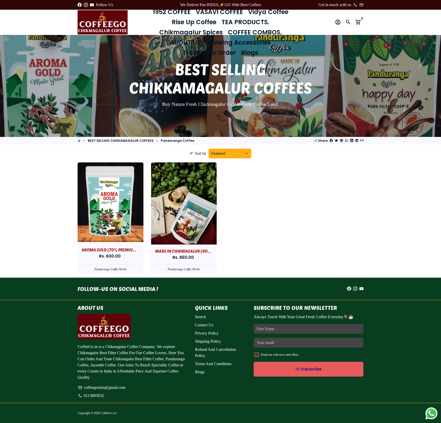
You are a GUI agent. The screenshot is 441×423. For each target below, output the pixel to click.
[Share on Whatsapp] (346, 140)
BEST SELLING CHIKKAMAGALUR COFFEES (121, 140)
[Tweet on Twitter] (336, 140)
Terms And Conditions (213, 364)
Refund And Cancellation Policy (215, 352)
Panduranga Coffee (177, 140)
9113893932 (91, 395)
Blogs (249, 52)
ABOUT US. (186, 42)
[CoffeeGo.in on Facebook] (80, 5)
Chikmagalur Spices (191, 32)
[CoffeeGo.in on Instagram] (86, 5)
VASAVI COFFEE (219, 12)
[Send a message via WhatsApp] (431, 413)
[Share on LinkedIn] (351, 140)
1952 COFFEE (172, 12)
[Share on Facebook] (331, 140)
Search (200, 317)
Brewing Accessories (239, 42)
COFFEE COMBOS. (255, 32)
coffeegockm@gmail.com (101, 387)
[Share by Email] (361, 140)
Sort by (198, 153)
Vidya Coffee (268, 12)
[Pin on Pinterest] (341, 140)
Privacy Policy (206, 333)
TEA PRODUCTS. (245, 22)
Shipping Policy (208, 341)
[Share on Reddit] (356, 140)
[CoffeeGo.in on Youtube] (92, 5)
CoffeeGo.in (108, 413)
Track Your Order (209, 52)
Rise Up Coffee (194, 22)
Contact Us (204, 325)
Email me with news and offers (279, 354)
